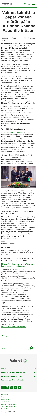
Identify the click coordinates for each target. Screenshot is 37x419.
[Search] (29, 4)
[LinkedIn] (15, 387)
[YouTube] (19, 387)
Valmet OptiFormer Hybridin (12, 132)
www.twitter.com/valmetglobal (13, 327)
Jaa (2, 348)
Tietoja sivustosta (6, 397)
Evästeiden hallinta (7, 409)
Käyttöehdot (5, 399)
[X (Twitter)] (11, 387)
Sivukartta (4, 394)
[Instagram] (7, 387)
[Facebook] (3, 387)
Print (5, 336)
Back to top (31, 350)
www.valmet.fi (14, 324)
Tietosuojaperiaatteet (8, 406)
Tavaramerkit (5, 401)
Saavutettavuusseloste (8, 404)
